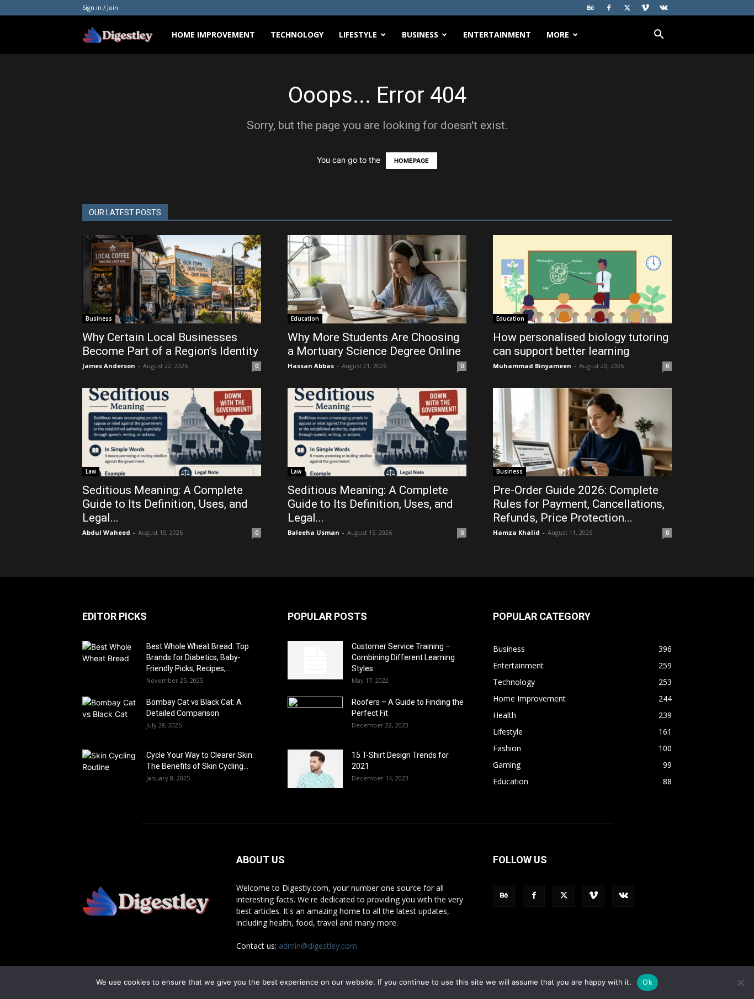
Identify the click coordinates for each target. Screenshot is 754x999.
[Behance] (590, 7)
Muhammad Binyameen (532, 366)
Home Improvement (213, 34)
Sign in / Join (100, 7)
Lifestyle (358, 34)
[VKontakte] (663, 7)
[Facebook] (609, 7)
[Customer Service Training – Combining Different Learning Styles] (315, 660)
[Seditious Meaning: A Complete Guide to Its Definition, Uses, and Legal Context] (171, 432)
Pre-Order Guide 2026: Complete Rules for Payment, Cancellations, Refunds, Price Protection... (579, 503)
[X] (627, 7)
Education (305, 318)
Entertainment (497, 34)
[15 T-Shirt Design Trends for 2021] (315, 769)
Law (91, 471)
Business (420, 34)
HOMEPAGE (411, 160)
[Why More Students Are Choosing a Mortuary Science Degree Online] (377, 279)
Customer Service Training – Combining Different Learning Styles (403, 657)
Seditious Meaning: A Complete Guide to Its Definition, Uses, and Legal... (165, 503)
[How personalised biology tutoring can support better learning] (582, 279)
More (557, 34)
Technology (296, 34)
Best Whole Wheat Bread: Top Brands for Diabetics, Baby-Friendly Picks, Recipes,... (197, 657)
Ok (647, 981)
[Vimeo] (645, 7)
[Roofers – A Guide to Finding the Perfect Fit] (315, 716)
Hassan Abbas (311, 366)
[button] (658, 35)
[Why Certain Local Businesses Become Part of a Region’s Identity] (171, 279)
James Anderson (108, 366)
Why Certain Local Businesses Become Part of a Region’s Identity (171, 344)
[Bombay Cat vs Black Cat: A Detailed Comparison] (109, 716)
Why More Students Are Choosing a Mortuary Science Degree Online (376, 344)
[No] (740, 982)
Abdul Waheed (106, 532)
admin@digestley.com (318, 945)
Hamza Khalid (516, 532)
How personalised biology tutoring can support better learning (580, 344)
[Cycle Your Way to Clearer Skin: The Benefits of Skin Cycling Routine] (109, 769)
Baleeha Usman (313, 532)
